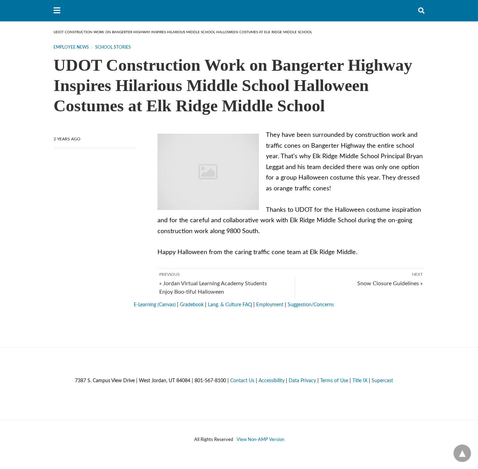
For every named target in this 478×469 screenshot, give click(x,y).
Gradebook (192, 304)
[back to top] (462, 453)
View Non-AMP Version (260, 440)
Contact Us (242, 380)
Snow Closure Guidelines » (390, 283)
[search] (421, 10)
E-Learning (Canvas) (155, 304)
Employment (269, 304)
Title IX (359, 380)
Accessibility (271, 380)
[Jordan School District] (239, 10)
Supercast (382, 380)
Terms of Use (334, 380)
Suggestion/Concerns (311, 304)
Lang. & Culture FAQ (230, 304)
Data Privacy (302, 380)
